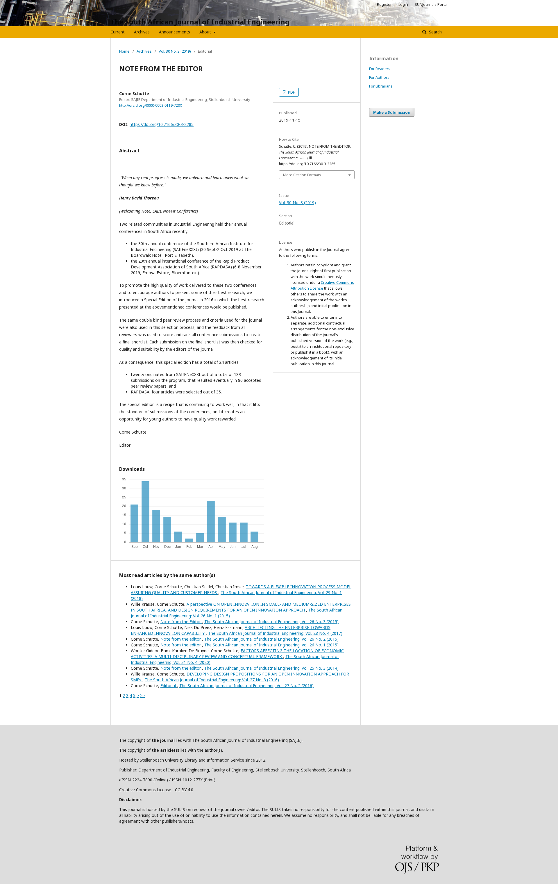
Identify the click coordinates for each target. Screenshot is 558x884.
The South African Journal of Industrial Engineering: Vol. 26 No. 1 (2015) (271, 645)
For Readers (379, 68)
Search (435, 32)
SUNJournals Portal (431, 4)
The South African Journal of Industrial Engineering (199, 21)
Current (117, 32)
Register (384, 4)
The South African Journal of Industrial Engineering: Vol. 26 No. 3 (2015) (271, 621)
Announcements (174, 32)
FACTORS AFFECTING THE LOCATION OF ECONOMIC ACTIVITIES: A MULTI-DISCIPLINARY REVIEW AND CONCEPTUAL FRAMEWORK (237, 653)
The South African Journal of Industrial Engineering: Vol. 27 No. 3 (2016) (212, 679)
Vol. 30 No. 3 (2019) (175, 51)
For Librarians (381, 86)
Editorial (168, 685)
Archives (142, 32)
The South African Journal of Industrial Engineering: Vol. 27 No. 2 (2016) (246, 685)
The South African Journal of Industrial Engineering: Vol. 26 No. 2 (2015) (271, 639)
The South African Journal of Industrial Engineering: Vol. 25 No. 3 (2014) (271, 668)
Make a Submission (391, 112)
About (205, 32)
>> (142, 695)
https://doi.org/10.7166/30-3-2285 (162, 124)
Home (124, 51)
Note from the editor (181, 639)
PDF (291, 92)
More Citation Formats (302, 174)
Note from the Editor (181, 621)
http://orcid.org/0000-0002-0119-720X (150, 105)
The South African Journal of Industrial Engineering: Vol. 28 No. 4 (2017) (275, 633)
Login (403, 4)
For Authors (379, 77)
